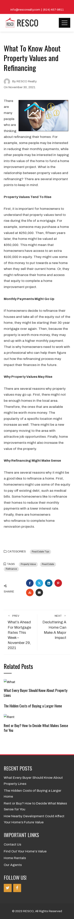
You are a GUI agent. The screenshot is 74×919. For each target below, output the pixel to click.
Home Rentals (15, 858)
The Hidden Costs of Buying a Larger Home (33, 705)
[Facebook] (17, 888)
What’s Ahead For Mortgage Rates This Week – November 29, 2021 (19, 632)
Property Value (28, 564)
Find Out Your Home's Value (25, 851)
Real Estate (48, 564)
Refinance (11, 569)
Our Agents (13, 865)
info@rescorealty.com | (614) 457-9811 (37, 9)
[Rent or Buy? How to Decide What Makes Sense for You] (9, 717)
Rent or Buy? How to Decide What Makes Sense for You (36, 728)
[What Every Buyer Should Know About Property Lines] (9, 682)
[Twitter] (8, 888)
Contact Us (12, 844)
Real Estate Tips (40, 551)
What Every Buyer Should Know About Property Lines (35, 693)
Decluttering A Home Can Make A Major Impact (54, 627)
